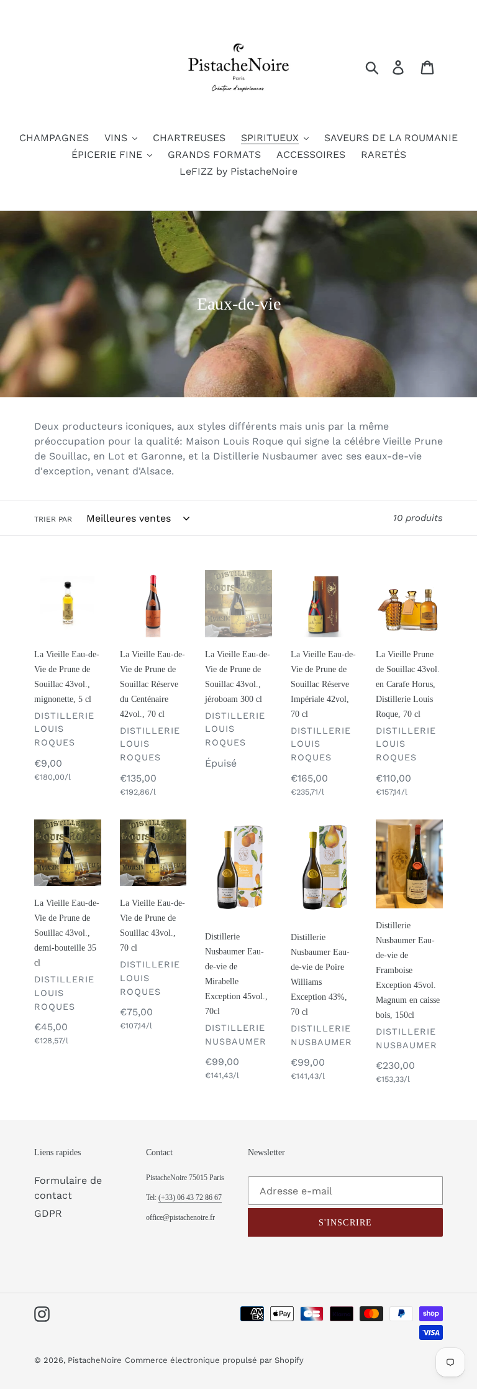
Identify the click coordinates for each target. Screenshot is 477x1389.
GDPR (48, 1213)
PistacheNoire (95, 1360)
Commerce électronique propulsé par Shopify (214, 1360)
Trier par (53, 519)
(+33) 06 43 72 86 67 (190, 1197)
